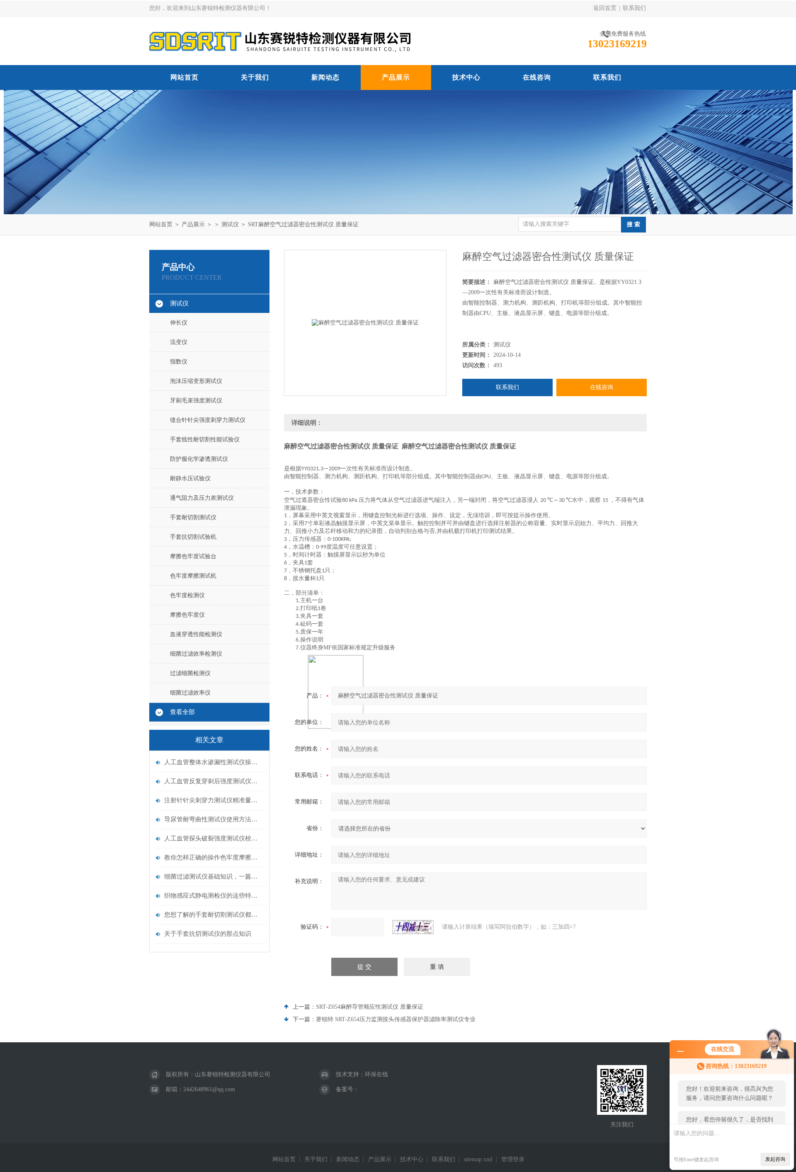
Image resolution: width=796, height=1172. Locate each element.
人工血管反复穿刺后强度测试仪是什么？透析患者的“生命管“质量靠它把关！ (213, 781)
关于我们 (255, 77)
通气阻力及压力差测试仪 (202, 498)
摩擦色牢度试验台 (193, 556)
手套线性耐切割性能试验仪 (205, 439)
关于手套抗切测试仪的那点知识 (207, 933)
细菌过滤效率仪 (190, 693)
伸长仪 (178, 323)
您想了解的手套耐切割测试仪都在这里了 (213, 914)
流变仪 (178, 342)
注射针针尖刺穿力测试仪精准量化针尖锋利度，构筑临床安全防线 (213, 800)
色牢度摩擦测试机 (193, 576)
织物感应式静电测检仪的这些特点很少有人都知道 (213, 895)
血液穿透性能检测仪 (196, 634)
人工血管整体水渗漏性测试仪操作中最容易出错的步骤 (213, 762)
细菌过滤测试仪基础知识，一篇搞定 (213, 876)
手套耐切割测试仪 (193, 517)
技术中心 (466, 77)
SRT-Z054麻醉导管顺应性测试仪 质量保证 (369, 1007)
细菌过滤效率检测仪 (196, 654)
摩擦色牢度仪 (187, 615)
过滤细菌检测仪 (190, 673)
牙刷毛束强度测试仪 (196, 400)
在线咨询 (537, 77)
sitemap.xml (478, 1159)
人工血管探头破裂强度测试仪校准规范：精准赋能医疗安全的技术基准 (213, 838)
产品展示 (396, 77)
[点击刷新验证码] (413, 927)
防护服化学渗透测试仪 (199, 459)
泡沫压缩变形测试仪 (196, 381)
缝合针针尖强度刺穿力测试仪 (207, 420)
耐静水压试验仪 (190, 478)
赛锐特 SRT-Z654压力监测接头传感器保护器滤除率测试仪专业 (396, 1019)
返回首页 (604, 8)
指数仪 (178, 361)
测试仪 (230, 224)
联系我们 (634, 8)
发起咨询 (775, 1159)
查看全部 (182, 712)
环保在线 (376, 1074)
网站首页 (184, 77)
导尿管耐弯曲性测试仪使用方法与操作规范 (213, 819)
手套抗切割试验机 (193, 537)
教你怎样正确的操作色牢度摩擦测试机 (213, 857)
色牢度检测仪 (187, 595)
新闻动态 (325, 77)
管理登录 (512, 1159)
